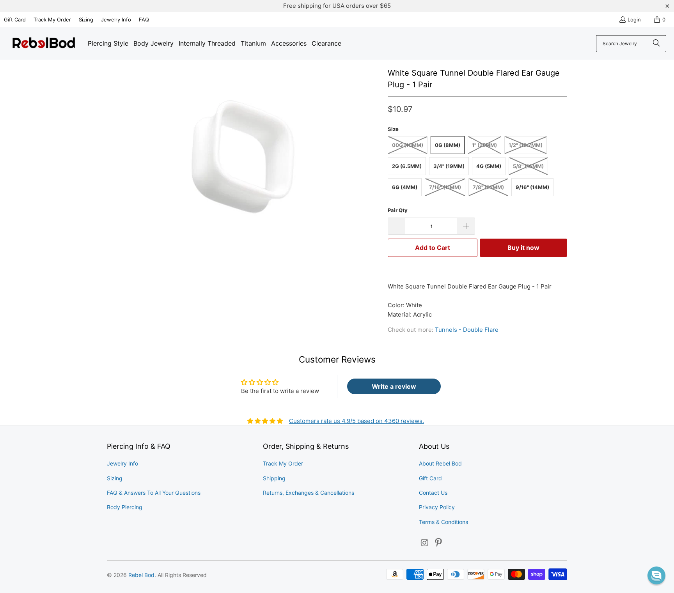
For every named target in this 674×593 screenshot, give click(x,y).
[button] (656, 575)
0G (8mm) (447, 145)
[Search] (656, 43)
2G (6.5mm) (407, 166)
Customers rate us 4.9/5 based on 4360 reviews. (356, 421)
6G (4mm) (404, 187)
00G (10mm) (407, 145)
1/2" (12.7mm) (526, 145)
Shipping (274, 478)
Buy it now (523, 247)
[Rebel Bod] (44, 43)
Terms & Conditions (443, 522)
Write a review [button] (394, 386)
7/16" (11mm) (445, 187)
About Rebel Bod (440, 463)
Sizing (86, 19)
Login (634, 19)
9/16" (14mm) (532, 187)
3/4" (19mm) (449, 166)
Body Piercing (124, 507)
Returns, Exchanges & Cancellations (308, 492)
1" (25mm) (484, 145)
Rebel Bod (141, 575)
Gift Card (15, 19)
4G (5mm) (488, 166)
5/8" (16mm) (528, 166)
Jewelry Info (116, 19)
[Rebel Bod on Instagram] (425, 543)
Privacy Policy (437, 507)
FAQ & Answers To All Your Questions (153, 492)
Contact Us (433, 492)
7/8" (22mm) (488, 187)
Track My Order (52, 19)
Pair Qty (398, 210)
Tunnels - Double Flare (466, 329)
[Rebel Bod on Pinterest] (439, 543)
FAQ (144, 19)
